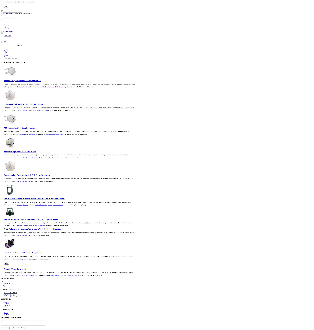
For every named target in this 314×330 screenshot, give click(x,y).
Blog (5, 56)
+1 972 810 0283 (30, 2)
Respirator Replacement (41, 205)
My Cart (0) (4, 41)
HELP (5, 306)
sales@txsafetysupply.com (14, 2)
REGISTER (7, 305)
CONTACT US (8, 302)
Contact (6, 4)
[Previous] (7, 283)
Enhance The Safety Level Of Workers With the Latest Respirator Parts (34, 199)
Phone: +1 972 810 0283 (10, 293)
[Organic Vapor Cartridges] (6, 265)
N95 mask (60, 134)
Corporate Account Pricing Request (12, 12)
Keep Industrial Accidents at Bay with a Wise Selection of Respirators (33, 229)
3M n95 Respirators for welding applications (22, 81)
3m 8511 (42, 87)
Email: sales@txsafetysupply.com (12, 296)
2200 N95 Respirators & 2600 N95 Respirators (23, 104)
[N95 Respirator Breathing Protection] (10, 124)
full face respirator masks (50, 134)
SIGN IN (6, 303)
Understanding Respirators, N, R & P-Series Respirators (27, 175)
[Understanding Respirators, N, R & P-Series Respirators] (10, 171)
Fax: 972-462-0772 (9, 294)
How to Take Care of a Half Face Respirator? (23, 253)
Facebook (6, 314)
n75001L (74, 275)
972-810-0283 (7, 36)
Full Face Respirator (40, 225)
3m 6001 (69, 275)
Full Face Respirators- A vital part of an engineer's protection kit (31, 219)
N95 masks (37, 110)
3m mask (46, 157)
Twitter (6, 313)
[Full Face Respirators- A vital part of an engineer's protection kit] (10, 216)
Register (6, 7)
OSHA (31, 275)
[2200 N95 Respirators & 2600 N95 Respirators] (10, 100)
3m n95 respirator (53, 157)
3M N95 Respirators (64, 87)
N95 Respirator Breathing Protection (19, 128)
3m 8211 (37, 87)
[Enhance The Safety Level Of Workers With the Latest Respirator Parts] (10, 195)
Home (5, 55)
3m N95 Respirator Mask (51, 87)
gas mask (64, 275)
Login (5, 6)
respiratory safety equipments (55, 205)
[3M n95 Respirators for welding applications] (10, 77)
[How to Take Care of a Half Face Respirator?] (10, 249)
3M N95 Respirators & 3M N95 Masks (20, 151)
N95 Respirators (45, 110)
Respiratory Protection (22, 87)
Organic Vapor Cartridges (15, 269)
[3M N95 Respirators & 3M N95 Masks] (10, 148)
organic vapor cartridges (48, 275)
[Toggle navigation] (1, 15)
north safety (58, 275)
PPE (34, 275)
